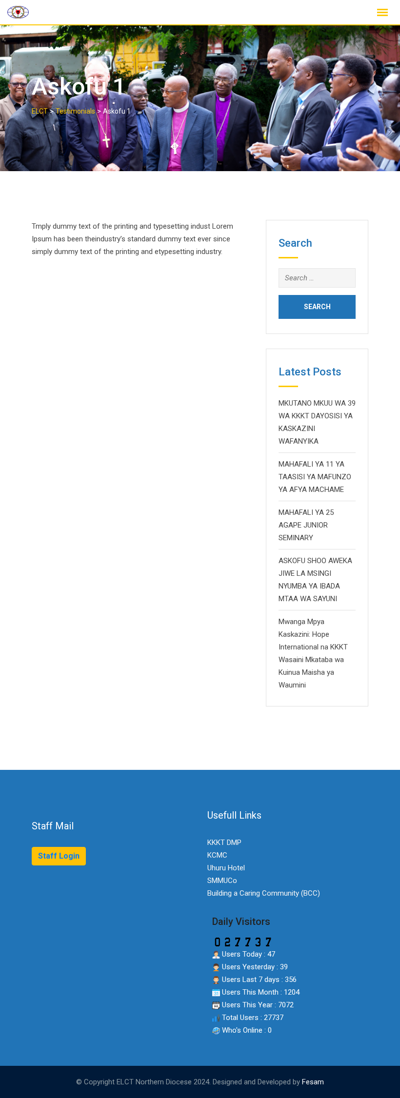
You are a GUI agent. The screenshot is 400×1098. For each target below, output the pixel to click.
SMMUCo (222, 880)
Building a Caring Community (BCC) (263, 893)
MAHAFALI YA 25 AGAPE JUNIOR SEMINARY (306, 525)
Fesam (313, 1082)
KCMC (217, 855)
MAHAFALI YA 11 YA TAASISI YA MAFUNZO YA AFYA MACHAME (315, 477)
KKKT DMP (224, 842)
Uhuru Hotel (226, 867)
